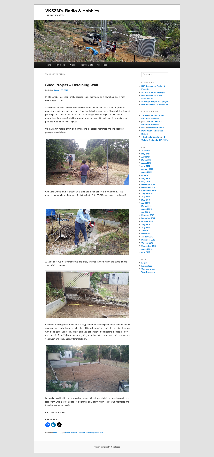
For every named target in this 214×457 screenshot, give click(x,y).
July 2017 (145, 227)
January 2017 (147, 236)
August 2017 (146, 224)
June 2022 (145, 175)
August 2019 (146, 193)
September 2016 (148, 245)
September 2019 (148, 190)
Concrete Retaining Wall (88, 432)
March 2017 (146, 233)
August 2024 (146, 162)
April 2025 (145, 156)
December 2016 (148, 239)
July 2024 (145, 166)
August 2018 (146, 209)
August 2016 (146, 249)
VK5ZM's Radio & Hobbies (72, 10)
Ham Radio (60, 64)
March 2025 (146, 159)
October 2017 (147, 221)
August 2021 (146, 178)
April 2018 (145, 212)
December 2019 (148, 184)
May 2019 (145, 199)
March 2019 (146, 206)
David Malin (146, 130)
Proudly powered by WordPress (107, 446)
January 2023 (147, 169)
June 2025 (145, 150)
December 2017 (148, 218)
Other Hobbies (103, 64)
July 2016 (145, 252)
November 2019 (148, 187)
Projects (72, 64)
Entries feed (146, 265)
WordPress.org (148, 272)
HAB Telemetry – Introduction (154, 104)
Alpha (67, 432)
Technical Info (87, 64)
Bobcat (74, 432)
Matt (143, 127)
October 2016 (147, 242)
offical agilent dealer (150, 136)
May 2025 (145, 153)
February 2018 (147, 215)
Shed (55, 432)
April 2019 (145, 202)
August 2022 (146, 172)
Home (48, 64)
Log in (144, 262)
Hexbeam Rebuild (156, 127)
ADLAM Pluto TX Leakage (153, 92)
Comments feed (148, 268)
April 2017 (145, 230)
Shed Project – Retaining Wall (71, 84)
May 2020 (145, 181)
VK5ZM (144, 115)
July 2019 (145, 196)
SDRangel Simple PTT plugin (154, 101)
